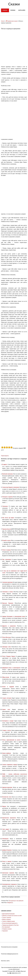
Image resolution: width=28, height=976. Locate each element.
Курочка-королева (7, 787)
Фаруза (4, 806)
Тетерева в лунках (7, 928)
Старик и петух (6, 730)
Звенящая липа (6, 646)
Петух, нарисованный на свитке (11, 739)
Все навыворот (6, 927)
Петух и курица (6, 550)
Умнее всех (6, 709)
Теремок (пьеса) (6, 529)
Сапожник (5, 506)
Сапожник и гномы (7, 591)
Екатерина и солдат (8, 720)
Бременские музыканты (9, 817)
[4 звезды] (9, 447)
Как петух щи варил (8, 517)
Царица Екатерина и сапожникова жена (13, 616)
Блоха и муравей (8, 686)
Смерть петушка (6, 698)
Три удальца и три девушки (16, 900)
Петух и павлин (6, 861)
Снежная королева (7, 582)
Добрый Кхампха (7, 850)
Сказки (14, 4)
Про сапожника (6, 559)
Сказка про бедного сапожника (10, 487)
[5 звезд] (11, 447)
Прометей (5, 930)
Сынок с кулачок (6, 917)
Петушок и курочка (7, 496)
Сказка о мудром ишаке (8, 921)
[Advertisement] (14, 48)
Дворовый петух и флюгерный (11, 667)
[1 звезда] (2, 447)
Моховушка (5, 838)
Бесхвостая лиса (6, 796)
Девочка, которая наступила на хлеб (11, 915)
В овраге (4, 464)
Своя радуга (5, 829)
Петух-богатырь (6, 637)
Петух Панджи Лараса (8, 656)
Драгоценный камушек (8, 913)
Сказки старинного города (9, 764)
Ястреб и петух (6, 540)
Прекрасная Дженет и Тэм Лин (10, 925)
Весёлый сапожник (7, 474)
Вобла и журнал (6, 919)
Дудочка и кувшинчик (9, 625)
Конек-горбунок (6, 753)
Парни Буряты (5, 455)
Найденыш (10, 902)
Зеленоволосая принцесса (9, 884)
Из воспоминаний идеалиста (9, 923)
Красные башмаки (7, 603)
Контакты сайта (5, 960)
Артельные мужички (8, 872)
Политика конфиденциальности (9, 953)
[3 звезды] (7, 447)
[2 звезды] (4, 447)
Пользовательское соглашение (9, 947)
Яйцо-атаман (5, 677)
